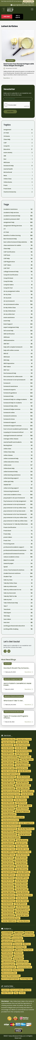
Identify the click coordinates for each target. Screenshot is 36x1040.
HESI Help (6, 360)
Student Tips (8, 576)
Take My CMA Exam (8, 803)
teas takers (7, 619)
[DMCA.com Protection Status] (18, 1031)
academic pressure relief (12, 219)
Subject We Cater (7, 993)
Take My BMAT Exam (8, 854)
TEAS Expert (7, 613)
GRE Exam (7, 337)
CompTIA (7, 146)
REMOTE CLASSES (9, 560)
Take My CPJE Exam (8, 909)
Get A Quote (17, 16)
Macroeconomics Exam (9, 973)
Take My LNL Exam (22, 840)
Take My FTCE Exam (22, 808)
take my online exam (10, 586)
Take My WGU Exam (24, 771)
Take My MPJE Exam (20, 904)
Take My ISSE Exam (23, 921)
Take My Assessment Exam (10, 820)
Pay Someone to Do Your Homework (15, 514)
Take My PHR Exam (21, 863)
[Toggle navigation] (32, 9)
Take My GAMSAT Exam (9, 852)
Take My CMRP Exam (8, 875)
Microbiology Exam (22, 961)
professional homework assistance (15, 550)
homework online (9, 412)
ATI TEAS (6, 133)
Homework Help (9, 166)
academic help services (11, 212)
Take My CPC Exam (21, 857)
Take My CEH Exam (7, 811)
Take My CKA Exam (21, 886)
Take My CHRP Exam (27, 759)
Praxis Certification (10, 527)
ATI (5, 229)
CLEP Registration (9, 262)
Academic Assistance (11, 209)
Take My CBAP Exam (8, 892)
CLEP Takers (7, 265)
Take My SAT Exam (21, 768)
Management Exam (8, 947)
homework (7, 383)
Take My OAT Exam (7, 880)
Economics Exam (17, 938)
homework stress (9, 419)
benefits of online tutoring (12, 235)
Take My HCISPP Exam (8, 872)
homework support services (12, 426)
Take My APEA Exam (8, 831)
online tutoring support (11, 488)
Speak (6, 567)
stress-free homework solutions (14, 570)
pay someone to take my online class (15, 521)
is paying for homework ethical (13, 432)
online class (7, 449)
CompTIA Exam (8, 278)
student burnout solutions (12, 573)
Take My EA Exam (7, 800)
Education (10, 60)
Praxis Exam (7, 189)
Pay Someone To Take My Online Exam (16, 524)
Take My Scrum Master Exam (10, 791)
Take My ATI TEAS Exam (22, 811)
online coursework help (11, 458)
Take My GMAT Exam (8, 782)
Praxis (6, 185)
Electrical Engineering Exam (10, 978)
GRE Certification (9, 334)
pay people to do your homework (14, 498)
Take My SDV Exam (27, 794)
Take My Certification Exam (10, 759)
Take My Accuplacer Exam (23, 779)
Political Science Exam (8, 967)
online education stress (11, 462)
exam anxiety (8, 152)
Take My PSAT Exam (8, 768)
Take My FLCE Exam (8, 889)
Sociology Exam (18, 958)
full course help (8, 330)
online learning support (11, 478)
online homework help (11, 471)
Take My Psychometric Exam (10, 794)
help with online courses (11, 350)
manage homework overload (13, 435)
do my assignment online (12, 291)
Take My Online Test (8, 742)
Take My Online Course (24, 739)
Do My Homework (7, 745)
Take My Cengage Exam (26, 823)
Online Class (8, 179)
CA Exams (7, 136)
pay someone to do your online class (15, 517)
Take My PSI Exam (21, 803)
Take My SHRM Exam (27, 791)
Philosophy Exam (7, 952)
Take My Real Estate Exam (23, 751)
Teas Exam (7, 609)
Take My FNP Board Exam (24, 895)
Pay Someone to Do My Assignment (15, 501)
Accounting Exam (7, 932)
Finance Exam (19, 941)
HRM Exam (27, 944)
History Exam (18, 944)
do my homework (9, 301)
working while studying (11, 629)
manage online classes (11, 439)
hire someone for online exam (13, 376)
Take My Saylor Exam (21, 797)
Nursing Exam (8, 445)
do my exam (7, 298)
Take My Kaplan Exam (8, 777)
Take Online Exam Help (11, 603)
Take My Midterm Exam (22, 765)
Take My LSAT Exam (8, 779)
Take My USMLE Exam (8, 906)
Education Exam (7, 970)
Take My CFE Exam (7, 883)
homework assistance (11, 386)
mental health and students (13, 442)
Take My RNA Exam (7, 843)
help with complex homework (13, 347)
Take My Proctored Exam (9, 756)
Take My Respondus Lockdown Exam (13, 817)
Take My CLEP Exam (8, 762)
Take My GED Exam (7, 748)
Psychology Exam (7, 955)
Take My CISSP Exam (8, 898)
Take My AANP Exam (22, 878)
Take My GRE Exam (20, 748)
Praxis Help (7, 534)
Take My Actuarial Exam (9, 828)
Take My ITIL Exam (21, 898)
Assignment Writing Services (13, 226)
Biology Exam (29, 932)
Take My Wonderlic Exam (9, 823)
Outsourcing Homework (11, 491)
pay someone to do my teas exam (14, 511)
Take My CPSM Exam (22, 762)
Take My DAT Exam (21, 843)
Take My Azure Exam (8, 788)
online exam (7, 465)
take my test (8, 599)
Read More (6, 78)
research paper (9, 563)
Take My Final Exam (23, 777)
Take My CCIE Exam (20, 800)
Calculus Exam (17, 935)
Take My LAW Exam (7, 765)
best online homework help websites (15, 242)
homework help (8, 396)
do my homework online (11, 304)
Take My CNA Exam (7, 863)
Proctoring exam (9, 544)
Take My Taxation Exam (9, 771)
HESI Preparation (9, 363)
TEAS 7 (6, 606)
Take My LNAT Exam (22, 849)
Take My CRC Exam (21, 866)
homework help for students (13, 403)
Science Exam (19, 955)
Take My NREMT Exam (24, 805)
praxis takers (8, 537)
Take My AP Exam (7, 904)
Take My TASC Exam (23, 906)
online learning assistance (12, 475)
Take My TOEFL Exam (8, 840)
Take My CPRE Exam (21, 883)
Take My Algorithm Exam (26, 828)
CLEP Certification (9, 252)
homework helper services (12, 409)
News (5, 175)
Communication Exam (24, 967)
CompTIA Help (8, 281)
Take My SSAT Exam (22, 915)
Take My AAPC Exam (8, 866)
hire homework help (10, 373)
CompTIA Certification (11, 275)
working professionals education (14, 626)
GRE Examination (9, 340)
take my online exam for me (12, 590)
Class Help (7, 139)
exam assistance (9, 317)
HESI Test (6, 370)
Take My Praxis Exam (22, 753)
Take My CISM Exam (8, 878)
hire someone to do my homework (14, 380)
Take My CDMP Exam (23, 872)
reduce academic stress (11, 557)
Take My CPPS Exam (21, 869)
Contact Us (5, 990)
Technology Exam (26, 978)
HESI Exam (7, 162)
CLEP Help (7, 258)
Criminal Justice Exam (23, 964)
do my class (7, 294)
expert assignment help (11, 327)
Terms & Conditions (17, 990)
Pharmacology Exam (8, 964)
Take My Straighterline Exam (10, 774)
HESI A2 (6, 353)
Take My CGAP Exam (8, 808)
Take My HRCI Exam (21, 860)
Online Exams (8, 182)
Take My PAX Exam (7, 785)
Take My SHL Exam (7, 860)
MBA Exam (19, 950)
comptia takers (9, 285)
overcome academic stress (12, 494)
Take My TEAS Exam (22, 742)
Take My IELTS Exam (24, 834)
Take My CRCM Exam (22, 892)
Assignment (7, 129)
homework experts (10, 390)
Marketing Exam (21, 947)
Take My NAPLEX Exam (22, 909)
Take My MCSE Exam (8, 901)
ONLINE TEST (7, 485)
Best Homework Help (10, 239)
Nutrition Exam (18, 970)
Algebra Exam (19, 932)
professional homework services (14, 554)
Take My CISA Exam (22, 901)
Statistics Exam (6, 958)
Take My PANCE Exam (8, 895)
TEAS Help (7, 616)
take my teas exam (10, 593)
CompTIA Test (8, 288)
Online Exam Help (9, 468)
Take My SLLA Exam (7, 886)
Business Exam (6, 935)
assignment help (9, 222)
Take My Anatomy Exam (9, 834)
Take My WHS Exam (21, 880)
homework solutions (10, 416)
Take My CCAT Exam (23, 854)
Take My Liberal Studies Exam (11, 837)
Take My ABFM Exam (8, 915)
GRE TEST (6, 344)
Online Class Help (9, 452)
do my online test (9, 314)
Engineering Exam (7, 941)
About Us (27, 990)
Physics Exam (18, 952)
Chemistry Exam (29, 935)
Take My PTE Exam (22, 846)
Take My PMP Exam (7, 753)
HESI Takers (7, 367)
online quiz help (9, 481)
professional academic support (14, 547)
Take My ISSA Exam (7, 869)
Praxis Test (7, 540)
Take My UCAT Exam (8, 849)
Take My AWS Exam (22, 782)
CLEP (5, 143)
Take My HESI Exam (7, 751)
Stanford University (10, 192)
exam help (7, 321)
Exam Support (8, 324)
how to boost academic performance (16, 429)
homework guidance (10, 393)
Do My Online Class (10, 307)
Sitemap (22, 993)
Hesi (5, 159)
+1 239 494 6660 (29, 3)
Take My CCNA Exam (23, 788)
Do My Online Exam (10, 311)
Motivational (8, 172)
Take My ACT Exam (24, 756)
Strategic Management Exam (11, 976)
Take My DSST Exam (22, 889)
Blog (16, 993)
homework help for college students (15, 399)
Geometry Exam (7, 944)
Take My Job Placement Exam (11, 826)
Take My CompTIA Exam (22, 745)
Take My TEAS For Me (10, 596)
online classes (8, 455)
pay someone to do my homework (14, 504)
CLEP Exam (7, 255)
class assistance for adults (12, 245)
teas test (7, 622)
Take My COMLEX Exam (9, 921)
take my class (8, 580)
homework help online (11, 406)
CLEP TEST (7, 268)
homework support (10, 422)
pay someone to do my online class (15, 508)
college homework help (11, 271)
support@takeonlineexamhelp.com (23, 5)
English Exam (6, 938)
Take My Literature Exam (23, 831)
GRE (5, 156)
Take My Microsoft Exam (22, 785)
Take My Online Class (10, 583)
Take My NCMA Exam (22, 875)
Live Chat (7, 16)
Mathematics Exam (8, 950)
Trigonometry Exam (8, 961)
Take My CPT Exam (7, 857)
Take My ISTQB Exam (22, 912)
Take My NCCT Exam (8, 846)
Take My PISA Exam (7, 912)
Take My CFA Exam (7, 797)
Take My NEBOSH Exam (9, 814)
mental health (8, 169)
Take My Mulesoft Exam (9, 805)
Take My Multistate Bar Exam (10, 918)
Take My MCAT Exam (24, 852)
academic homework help (12, 216)
